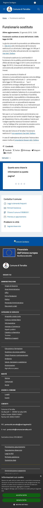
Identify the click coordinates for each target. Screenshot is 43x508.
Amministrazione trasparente (15, 470)
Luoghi (7, 394)
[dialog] (21, 491)
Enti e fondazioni (11, 296)
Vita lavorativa (10, 323)
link (3, 491)
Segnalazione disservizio (13, 450)
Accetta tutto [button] (21, 495)
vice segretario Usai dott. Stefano (23, 133)
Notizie (7, 378)
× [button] (40, 476)
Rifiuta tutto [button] (21, 500)
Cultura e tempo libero (13, 319)
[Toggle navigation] (4, 9)
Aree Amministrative (12, 289)
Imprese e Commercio (12, 326)
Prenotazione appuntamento (15, 447)
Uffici (6, 292)
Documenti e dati (11, 306)
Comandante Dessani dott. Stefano (26, 140)
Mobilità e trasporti (11, 338)
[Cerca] (38, 9)
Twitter (17, 150)
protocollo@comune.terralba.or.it (19, 429)
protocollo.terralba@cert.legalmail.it (18, 424)
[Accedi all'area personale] (35, 2)
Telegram (37, 150)
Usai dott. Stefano (9, 53)
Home (5, 18)
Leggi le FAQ (9, 453)
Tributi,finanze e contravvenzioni (16, 355)
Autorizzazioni (10, 365)
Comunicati (9, 381)
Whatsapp (26, 150)
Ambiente (8, 358)
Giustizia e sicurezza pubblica (15, 352)
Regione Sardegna (9, 2)
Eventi (7, 397)
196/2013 (7, 46)
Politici (7, 299)
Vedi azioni (5, 158)
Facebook (8, 150)
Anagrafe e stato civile (13, 316)
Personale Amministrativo (14, 302)
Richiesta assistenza (12, 457)
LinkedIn (9, 152)
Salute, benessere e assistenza (16, 362)
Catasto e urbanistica (12, 332)
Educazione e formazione (13, 348)
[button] (21, 504)
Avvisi (7, 385)
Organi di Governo (11, 286)
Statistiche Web (10, 460)
